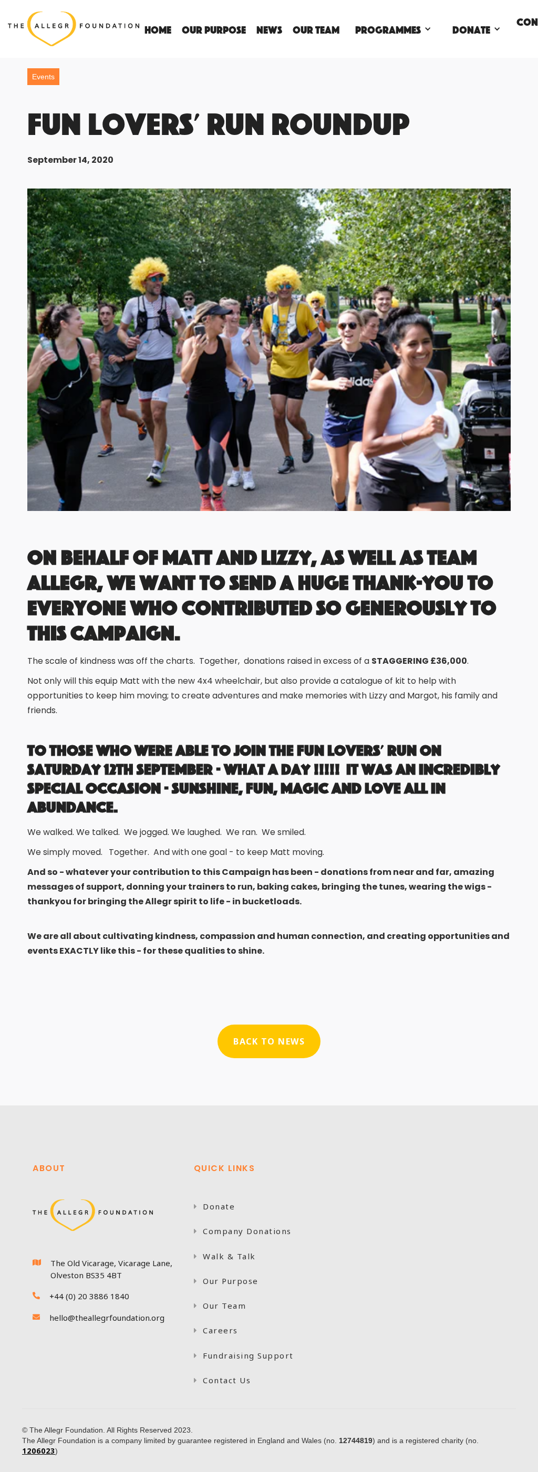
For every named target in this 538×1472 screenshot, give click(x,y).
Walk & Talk (225, 1256)
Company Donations (243, 1231)
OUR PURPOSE (214, 29)
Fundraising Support (244, 1355)
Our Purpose (226, 1281)
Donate (214, 1206)
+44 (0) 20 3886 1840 (89, 1296)
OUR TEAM (316, 29)
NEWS (269, 29)
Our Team (220, 1305)
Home (157, 29)
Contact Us (222, 1380)
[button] (393, 29)
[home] (73, 29)
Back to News (269, 1041)
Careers (216, 1330)
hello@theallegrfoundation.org (106, 1317)
